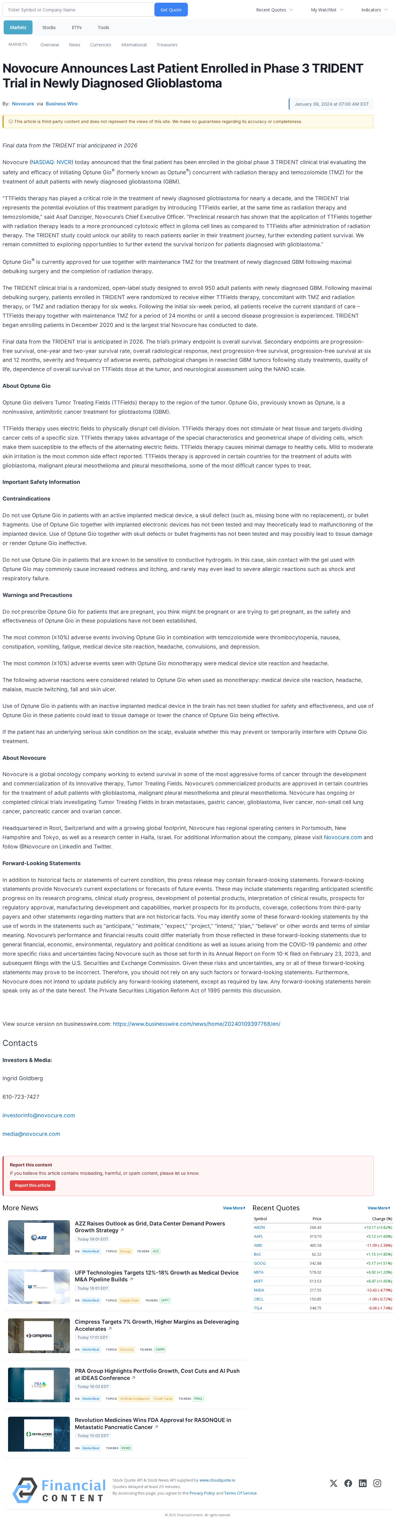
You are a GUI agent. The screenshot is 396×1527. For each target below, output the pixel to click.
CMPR (160, 1349)
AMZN (259, 1227)
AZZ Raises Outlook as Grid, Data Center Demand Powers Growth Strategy (150, 1227)
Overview (50, 45)
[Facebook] (348, 1490)
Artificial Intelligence (134, 1398)
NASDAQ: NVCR (51, 162)
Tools (103, 27)
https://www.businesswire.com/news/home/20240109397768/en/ (196, 1024)
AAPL (258, 1236)
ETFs (77, 27)
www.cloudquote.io (217, 1480)
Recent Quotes (271, 10)
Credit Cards (163, 1398)
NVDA (259, 1290)
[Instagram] (377, 1490)
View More (233, 1208)
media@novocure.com (31, 1134)
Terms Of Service (240, 1493)
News (74, 45)
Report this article (32, 1185)
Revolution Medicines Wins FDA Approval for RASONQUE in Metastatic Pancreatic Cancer (153, 1423)
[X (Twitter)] (333, 1490)
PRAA (198, 1398)
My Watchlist (324, 10)
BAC (257, 1254)
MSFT (258, 1281)
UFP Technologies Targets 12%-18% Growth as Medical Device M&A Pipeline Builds (157, 1276)
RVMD (126, 1448)
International (134, 45)
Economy (126, 1349)
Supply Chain (129, 1300)
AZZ (156, 1251)
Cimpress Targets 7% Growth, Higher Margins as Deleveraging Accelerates (157, 1325)
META (259, 1272)
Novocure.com (343, 837)
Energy (125, 1251)
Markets (18, 27)
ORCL (259, 1299)
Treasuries (167, 45)
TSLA (258, 1308)
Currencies (100, 45)
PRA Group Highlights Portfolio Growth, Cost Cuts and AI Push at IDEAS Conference (157, 1374)
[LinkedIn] (362, 1490)
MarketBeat (91, 1251)
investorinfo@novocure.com (38, 1115)
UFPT (165, 1300)
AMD (258, 1245)
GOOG (260, 1263)
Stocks (49, 27)
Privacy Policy (202, 1493)
